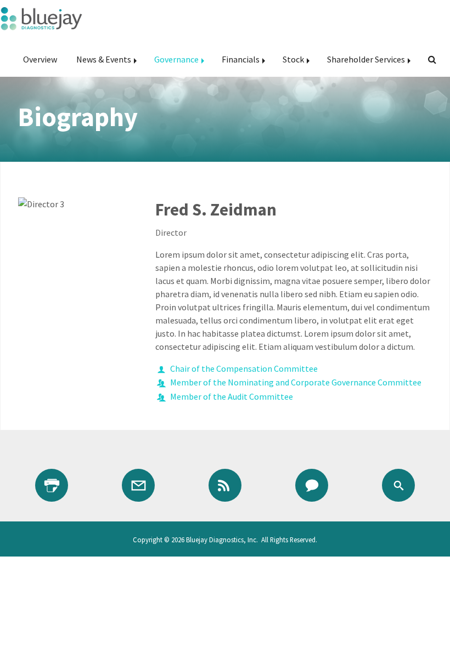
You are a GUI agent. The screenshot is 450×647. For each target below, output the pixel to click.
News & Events (103, 59)
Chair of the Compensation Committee (244, 368)
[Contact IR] (311, 485)
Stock (293, 59)
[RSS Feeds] (225, 485)
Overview (40, 59)
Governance (176, 59)
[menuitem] (40, 59)
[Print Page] (51, 485)
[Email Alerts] (138, 485)
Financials (241, 59)
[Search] (427, 59)
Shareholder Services (366, 59)
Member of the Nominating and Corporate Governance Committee (295, 382)
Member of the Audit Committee (231, 396)
